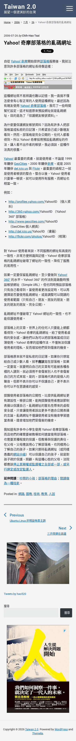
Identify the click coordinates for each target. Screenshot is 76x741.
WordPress (61, 729)
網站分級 (19, 454)
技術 (37, 494)
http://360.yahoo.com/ (24, 211)
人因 (52, 494)
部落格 (44, 61)
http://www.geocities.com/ (27, 221)
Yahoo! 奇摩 (19, 61)
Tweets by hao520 (15, 593)
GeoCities (20, 164)
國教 (29, 494)
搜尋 (6, 606)
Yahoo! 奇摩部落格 (33, 106)
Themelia (37, 733)
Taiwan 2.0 (31, 729)
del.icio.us (21, 168)
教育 (44, 494)
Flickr (36, 168)
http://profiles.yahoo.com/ (27, 202)
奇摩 (50, 164)
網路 (21, 494)
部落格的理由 (47, 478)
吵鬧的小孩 (27, 478)
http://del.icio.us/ (20, 231)
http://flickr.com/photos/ (26, 236)
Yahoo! (8, 159)
